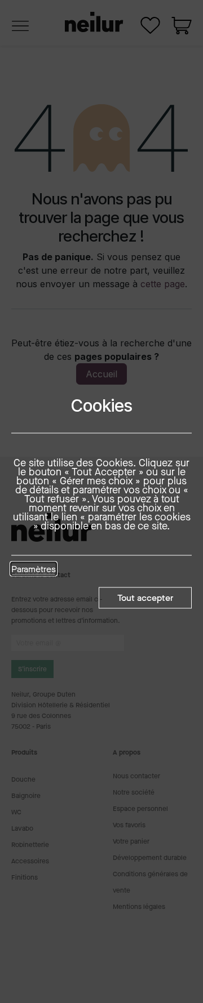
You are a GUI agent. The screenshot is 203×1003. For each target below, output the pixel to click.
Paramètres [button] (33, 569)
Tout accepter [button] (145, 597)
